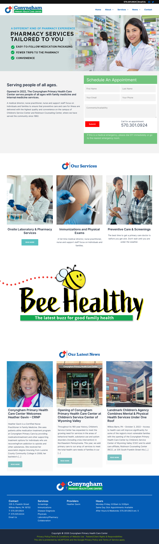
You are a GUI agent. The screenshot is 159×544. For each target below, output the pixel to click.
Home (98, 9)
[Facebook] (149, 2)
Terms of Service (111, 540)
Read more (15, 464)
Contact (148, 9)
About (108, 9)
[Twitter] (153, 2)
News (135, 9)
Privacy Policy (91, 540)
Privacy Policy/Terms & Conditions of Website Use (60, 536)
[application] (112, 10)
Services (122, 9)
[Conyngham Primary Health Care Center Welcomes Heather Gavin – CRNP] (30, 384)
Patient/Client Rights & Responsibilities (104, 536)
